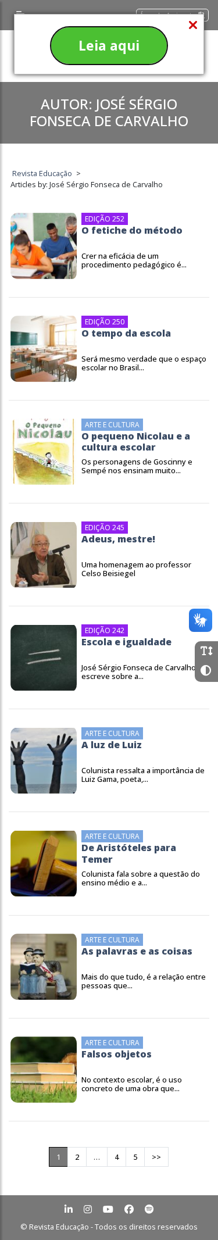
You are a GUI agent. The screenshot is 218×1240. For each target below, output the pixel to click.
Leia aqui (109, 45)
